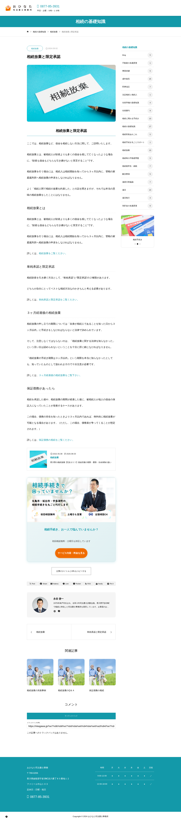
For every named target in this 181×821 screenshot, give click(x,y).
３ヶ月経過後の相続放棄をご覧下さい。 (60, 375)
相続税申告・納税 (129, 166)
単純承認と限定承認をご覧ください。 (59, 299)
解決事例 (126, 174)
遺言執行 (126, 198)
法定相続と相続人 (129, 95)
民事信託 (126, 87)
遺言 (124, 190)
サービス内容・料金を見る (71, 553)
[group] (137, 229)
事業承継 (126, 71)
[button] (135, 244)
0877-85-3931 (49, 6)
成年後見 (126, 79)
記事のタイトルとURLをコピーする (71, 571)
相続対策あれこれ (129, 134)
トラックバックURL (33, 722)
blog (124, 55)
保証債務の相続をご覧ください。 (57, 440)
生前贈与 (126, 110)
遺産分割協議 (127, 182)
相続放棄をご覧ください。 (53, 253)
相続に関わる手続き (130, 118)
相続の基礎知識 (128, 126)
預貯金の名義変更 (129, 206)
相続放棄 (35, 48)
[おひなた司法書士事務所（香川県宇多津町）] (18, 8)
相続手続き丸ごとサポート (133, 142)
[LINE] (59, 611)
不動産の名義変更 (129, 63)
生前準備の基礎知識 (130, 103)
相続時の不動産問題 (130, 158)
